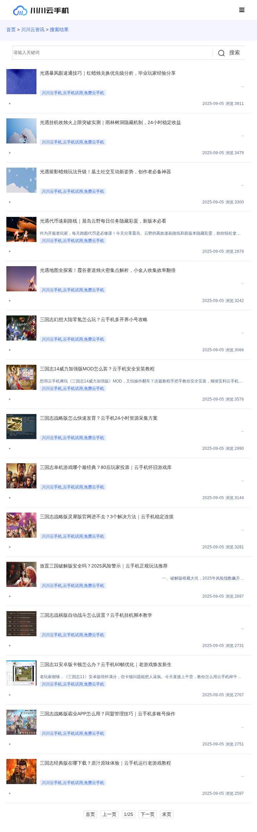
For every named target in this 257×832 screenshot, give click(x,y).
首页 (11, 29)
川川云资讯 (33, 29)
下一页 (148, 814)
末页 (166, 814)
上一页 (109, 814)
